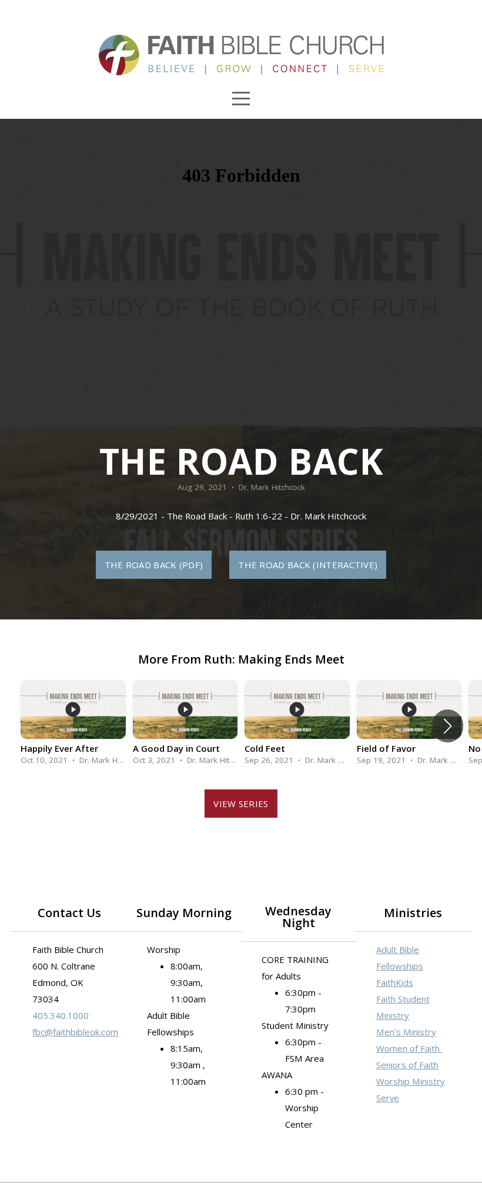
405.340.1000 (60, 1015)
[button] (448, 726)
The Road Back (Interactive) (307, 565)
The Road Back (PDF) (154, 565)
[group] (73, 726)
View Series (240, 803)
